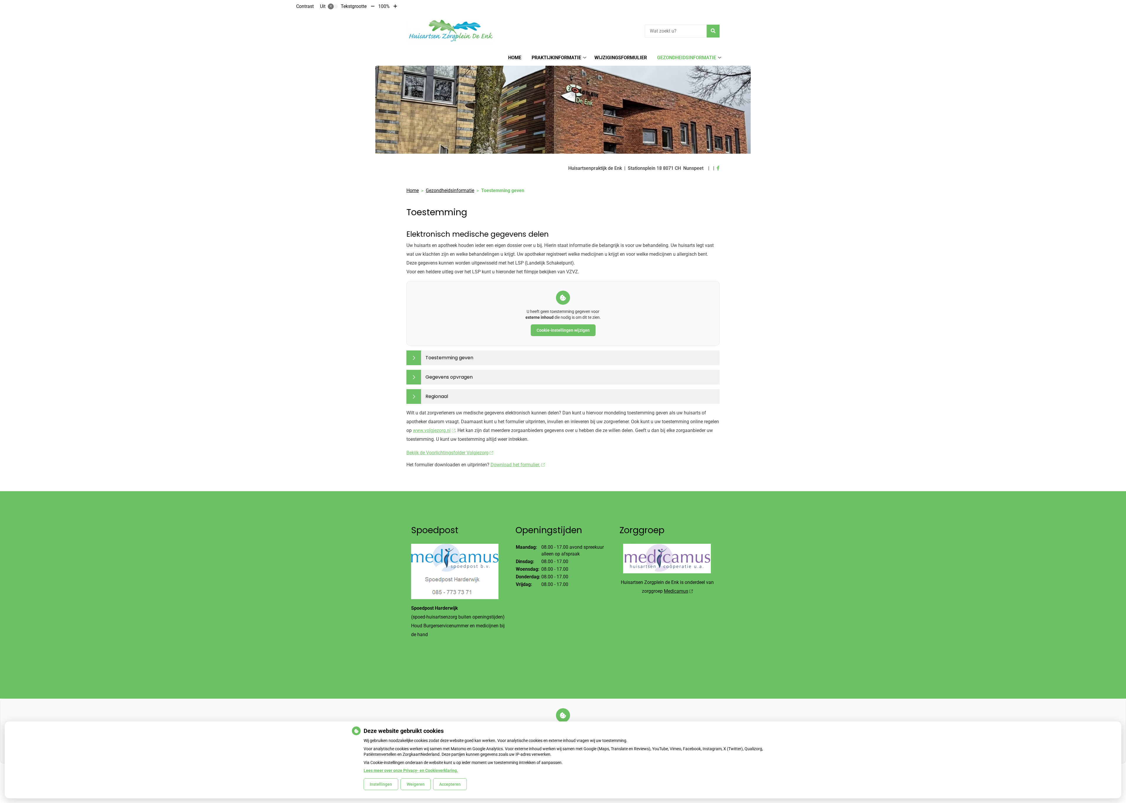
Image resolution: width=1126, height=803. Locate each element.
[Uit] (333, 6)
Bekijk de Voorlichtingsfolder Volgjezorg (447, 452)
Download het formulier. (515, 464)
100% (384, 6)
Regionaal (436, 396)
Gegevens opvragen (449, 377)
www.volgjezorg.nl (432, 430)
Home (514, 57)
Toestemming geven (449, 357)
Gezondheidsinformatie (686, 57)
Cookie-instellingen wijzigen (563, 330)
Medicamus (676, 591)
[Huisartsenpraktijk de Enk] (450, 30)
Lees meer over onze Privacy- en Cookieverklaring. (411, 770)
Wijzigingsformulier (620, 57)
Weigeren (416, 784)
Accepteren (450, 784)
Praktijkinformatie (556, 57)
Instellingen (381, 784)
